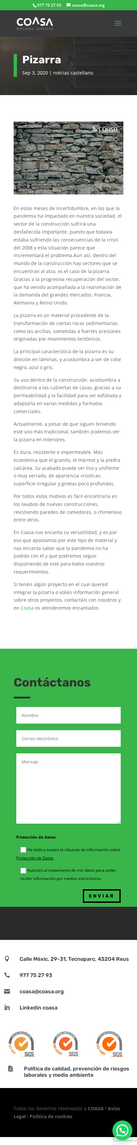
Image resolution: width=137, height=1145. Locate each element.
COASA (96, 1108)
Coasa (27, 608)
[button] (122, 1130)
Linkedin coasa (39, 1008)
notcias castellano (73, 73)
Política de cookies (51, 1116)
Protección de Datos (35, 858)
